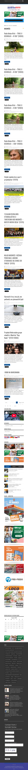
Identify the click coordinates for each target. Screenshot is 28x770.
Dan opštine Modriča (18, 648)
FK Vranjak (15, 655)
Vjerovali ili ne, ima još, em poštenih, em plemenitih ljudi (13, 298)
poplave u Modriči (14, 669)
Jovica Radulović (14, 659)
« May (5, 631)
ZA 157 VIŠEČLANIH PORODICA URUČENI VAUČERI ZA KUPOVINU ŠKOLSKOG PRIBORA (15, 697)
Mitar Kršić (14, 663)
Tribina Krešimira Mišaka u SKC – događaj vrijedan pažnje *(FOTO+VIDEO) (15, 485)
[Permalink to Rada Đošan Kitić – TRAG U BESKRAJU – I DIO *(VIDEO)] (14, 159)
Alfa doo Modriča (8, 648)
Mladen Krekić (19, 663)
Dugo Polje (13, 653)
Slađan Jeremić (17, 676)
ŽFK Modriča (14, 682)
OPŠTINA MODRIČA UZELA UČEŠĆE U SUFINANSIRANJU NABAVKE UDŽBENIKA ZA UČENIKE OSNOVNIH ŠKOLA (16, 704)
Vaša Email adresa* (9, 735)
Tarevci (15, 678)
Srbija (12, 678)
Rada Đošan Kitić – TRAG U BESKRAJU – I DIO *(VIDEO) (13, 142)
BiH (5, 183)
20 (7, 405)
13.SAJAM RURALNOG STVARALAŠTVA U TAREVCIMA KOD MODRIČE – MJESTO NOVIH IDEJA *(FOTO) (14, 218)
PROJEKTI (17, 39)
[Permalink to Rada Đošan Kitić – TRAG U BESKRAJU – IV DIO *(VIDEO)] (14, 51)
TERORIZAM (19, 678)
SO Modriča (7, 678)
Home (7, 25)
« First (6, 402)
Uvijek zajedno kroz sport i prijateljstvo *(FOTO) (13, 178)
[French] (10, 437)
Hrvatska (15, 657)
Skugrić (12, 676)
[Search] (23, 1)
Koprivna (14, 661)
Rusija (11, 672)
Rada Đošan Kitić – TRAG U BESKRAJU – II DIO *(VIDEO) (13, 106)
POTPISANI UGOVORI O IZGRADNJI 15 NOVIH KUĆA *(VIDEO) (16, 469)
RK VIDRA (7, 672)
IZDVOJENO (7, 39)
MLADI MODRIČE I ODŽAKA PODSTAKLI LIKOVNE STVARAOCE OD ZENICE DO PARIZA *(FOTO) (13, 259)
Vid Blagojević (7, 680)
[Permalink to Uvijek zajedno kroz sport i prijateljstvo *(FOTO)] (14, 195)
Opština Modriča (13, 667)
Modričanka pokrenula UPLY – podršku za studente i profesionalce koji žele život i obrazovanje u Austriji (16, 690)
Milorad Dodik (19, 661)
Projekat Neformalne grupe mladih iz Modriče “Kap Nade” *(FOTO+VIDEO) (13, 335)
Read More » (7, 61)
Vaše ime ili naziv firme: (9, 731)
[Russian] (16, 437)
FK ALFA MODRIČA (19, 653)
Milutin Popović (8, 663)
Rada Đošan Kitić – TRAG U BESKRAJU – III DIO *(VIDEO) (13, 70)
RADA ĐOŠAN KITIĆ (7, 148)
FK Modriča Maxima (8, 655)
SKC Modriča (7, 676)
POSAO (19, 225)
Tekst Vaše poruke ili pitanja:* (11, 743)
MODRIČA (14, 39)
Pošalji (7, 759)
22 (19, 626)
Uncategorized (21, 226)
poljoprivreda (7, 669)
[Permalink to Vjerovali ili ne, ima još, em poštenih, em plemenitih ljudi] (14, 315)
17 (5, 626)
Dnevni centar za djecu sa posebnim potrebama (13, 651)
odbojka (16, 665)
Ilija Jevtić (20, 657)
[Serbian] (19, 437)
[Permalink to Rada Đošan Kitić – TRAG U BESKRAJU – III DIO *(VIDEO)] (14, 87)
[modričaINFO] (14, 9)
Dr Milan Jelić (7, 653)
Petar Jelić (19, 667)
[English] (7, 437)
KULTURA (10, 39)
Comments (20, 466)
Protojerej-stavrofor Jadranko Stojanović (12, 670)
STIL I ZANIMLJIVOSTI (12, 40)
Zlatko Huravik (7, 682)
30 (10, 405)
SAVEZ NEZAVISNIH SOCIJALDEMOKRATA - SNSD (13, 674)
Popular (7, 466)
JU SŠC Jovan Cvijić (8, 661)
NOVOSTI (10, 25)
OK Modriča (7, 667)
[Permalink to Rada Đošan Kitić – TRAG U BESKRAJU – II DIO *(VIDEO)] (14, 123)
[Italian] (14, 437)
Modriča (6, 665)
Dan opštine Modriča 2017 (9, 650)
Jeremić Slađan (8, 659)
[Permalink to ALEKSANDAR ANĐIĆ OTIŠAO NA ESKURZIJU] (6, 493)
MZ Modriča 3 (11, 665)
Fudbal (19, 655)
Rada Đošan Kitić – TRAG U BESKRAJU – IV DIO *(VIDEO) (13, 34)
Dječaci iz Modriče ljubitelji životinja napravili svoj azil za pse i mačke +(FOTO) (15, 480)
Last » (15, 405)
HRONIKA (6, 147)
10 (5, 405)
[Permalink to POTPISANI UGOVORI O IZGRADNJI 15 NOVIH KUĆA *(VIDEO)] (6, 472)
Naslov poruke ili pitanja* (10, 739)
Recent (14, 466)
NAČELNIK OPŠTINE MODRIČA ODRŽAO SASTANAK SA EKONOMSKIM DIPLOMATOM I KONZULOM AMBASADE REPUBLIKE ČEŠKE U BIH (13, 712)
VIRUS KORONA (14, 680)
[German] (12, 437)
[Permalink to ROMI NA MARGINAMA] (14, 388)
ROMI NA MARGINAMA (11, 372)
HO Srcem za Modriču (9, 657)
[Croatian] (5, 437)
